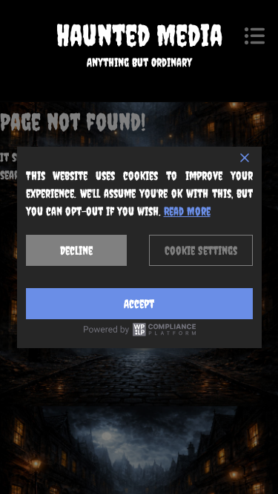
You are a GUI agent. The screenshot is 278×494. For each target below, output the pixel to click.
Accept (139, 303)
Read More (187, 211)
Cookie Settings (201, 250)
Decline (76, 250)
